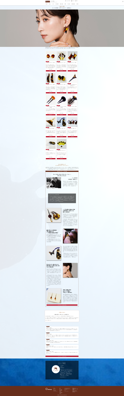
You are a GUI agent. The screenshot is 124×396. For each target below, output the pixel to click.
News (53, 389)
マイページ (65, 389)
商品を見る (50, 114)
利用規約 (73, 389)
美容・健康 (61, 389)
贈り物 (60, 393)
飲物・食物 (61, 390)
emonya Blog (54, 390)
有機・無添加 (61, 392)
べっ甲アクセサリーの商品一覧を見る (62, 356)
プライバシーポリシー (74, 390)
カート (65, 390)
